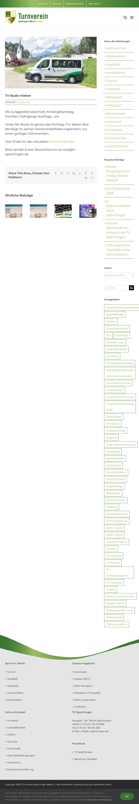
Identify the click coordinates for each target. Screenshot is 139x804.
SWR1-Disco (114, 535)
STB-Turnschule (116, 521)
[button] (7, 211)
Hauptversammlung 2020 (120, 406)
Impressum (14, 762)
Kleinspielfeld (115, 458)
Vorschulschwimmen (120, 596)
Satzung (12, 741)
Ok (127, 796)
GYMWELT (80, 706)
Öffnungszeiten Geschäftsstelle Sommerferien (118, 249)
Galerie (11, 734)
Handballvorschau (118, 383)
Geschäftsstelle (116, 349)
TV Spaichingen (83, 752)
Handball (113, 89)
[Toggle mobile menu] (132, 17)
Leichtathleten (116, 472)
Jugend (111, 437)
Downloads (14, 748)
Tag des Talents (116, 542)
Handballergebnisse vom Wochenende (119, 373)
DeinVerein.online (102, 784)
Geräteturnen (115, 342)
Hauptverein (24, 102)
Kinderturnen (116, 138)
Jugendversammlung (121, 444)
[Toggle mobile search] (125, 17)
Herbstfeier (113, 416)
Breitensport (115, 113)
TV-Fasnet (113, 562)
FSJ (108, 335)
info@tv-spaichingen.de (94, 731)
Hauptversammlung (120, 397)
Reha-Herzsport (83, 685)
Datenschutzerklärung (20, 769)
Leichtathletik (116, 146)
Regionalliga (114, 486)
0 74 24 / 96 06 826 (93, 724)
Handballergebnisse (119, 363)
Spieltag (111, 507)
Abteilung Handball (85, 759)
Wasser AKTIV (115, 603)
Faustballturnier (117, 328)
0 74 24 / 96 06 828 (88, 727)
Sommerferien (116, 500)
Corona (111, 321)
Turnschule (113, 555)
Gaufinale (121, 335)
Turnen (111, 81)
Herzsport (113, 122)
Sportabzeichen (117, 514)
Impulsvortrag (115, 430)
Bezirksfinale (114, 314)
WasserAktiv (115, 56)
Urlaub (110, 589)
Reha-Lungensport (85, 699)
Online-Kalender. (62, 142)
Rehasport (114, 97)
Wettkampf (114, 617)
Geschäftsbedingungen (21, 755)
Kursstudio (114, 130)
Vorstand (12, 720)
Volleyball (113, 105)
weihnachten (116, 48)
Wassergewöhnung (119, 610)
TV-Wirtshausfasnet (117, 572)
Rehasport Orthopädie (87, 692)
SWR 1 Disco (114, 528)
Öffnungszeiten (116, 624)
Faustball (113, 64)
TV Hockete (114, 582)
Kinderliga (113, 451)
